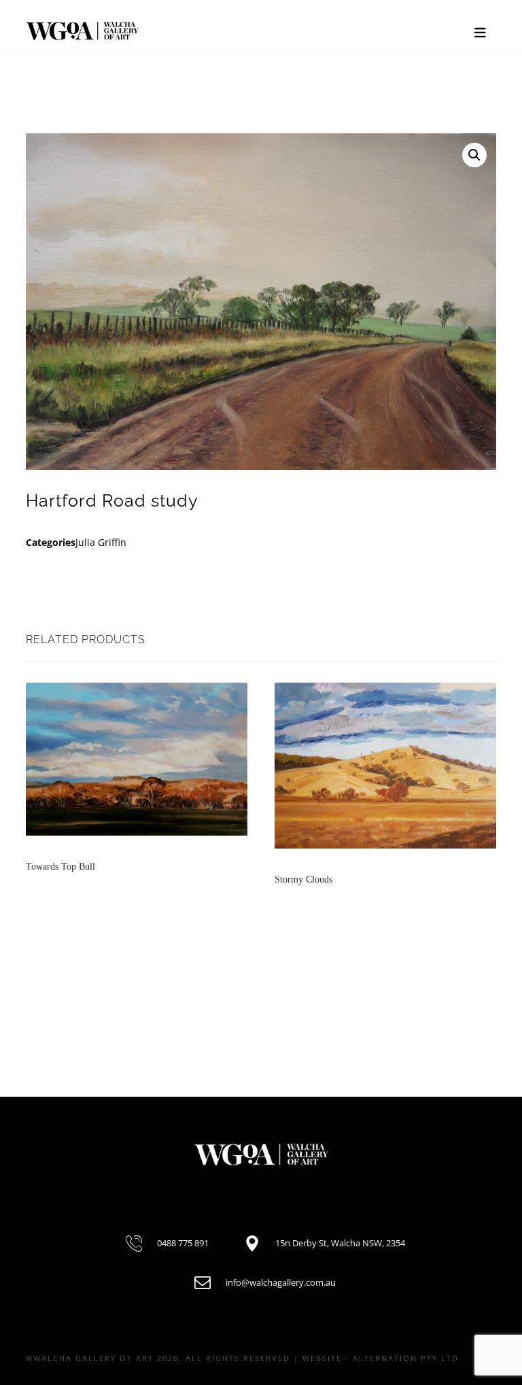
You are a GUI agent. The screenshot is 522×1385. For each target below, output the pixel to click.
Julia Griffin (100, 542)
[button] (474, 155)
